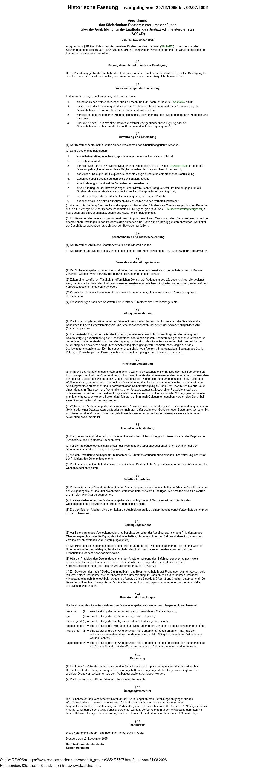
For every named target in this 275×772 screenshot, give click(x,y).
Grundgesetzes (179, 165)
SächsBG (167, 46)
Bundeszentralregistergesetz (184, 209)
